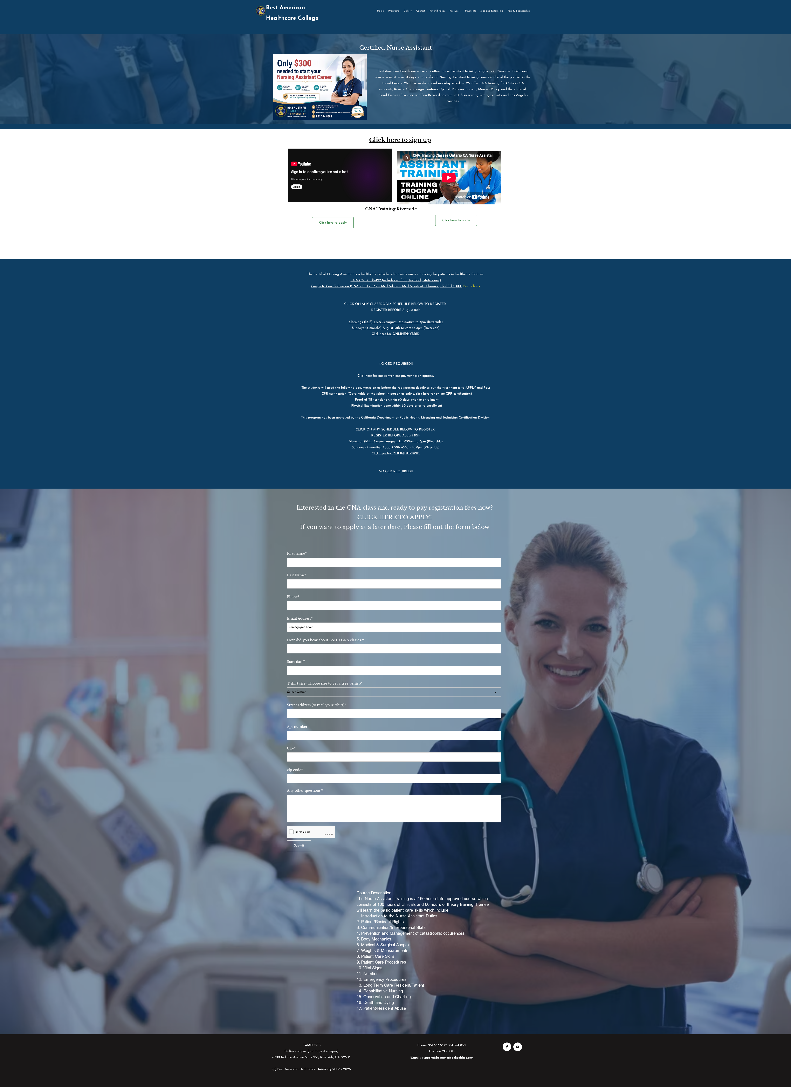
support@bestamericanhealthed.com (447, 1057)
